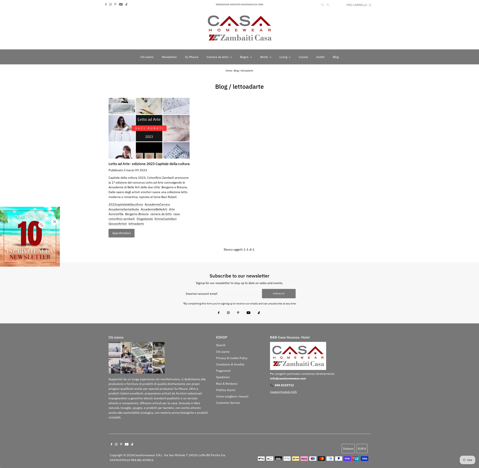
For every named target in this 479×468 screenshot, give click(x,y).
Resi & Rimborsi (226, 383)
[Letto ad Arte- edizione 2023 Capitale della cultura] (149, 128)
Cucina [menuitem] (303, 57)
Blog (236, 70)
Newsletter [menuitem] (169, 57)
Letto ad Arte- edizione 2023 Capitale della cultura (149, 163)
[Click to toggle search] (322, 4)
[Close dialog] (54, 221)
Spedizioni (223, 377)
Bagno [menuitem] (244, 57)
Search (220, 345)
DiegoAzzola (145, 219)
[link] (30, 237)
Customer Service (228, 403)
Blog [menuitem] (336, 57)
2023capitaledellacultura (126, 204)
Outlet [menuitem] (320, 57)
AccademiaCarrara (157, 204)
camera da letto (161, 214)
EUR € (340, 5)
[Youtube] (121, 4)
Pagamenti (223, 371)
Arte (172, 209)
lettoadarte (136, 223)
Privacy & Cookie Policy (232, 358)
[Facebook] (106, 4)
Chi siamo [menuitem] (147, 57)
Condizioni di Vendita (230, 364)
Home (229, 70)
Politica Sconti (225, 390)
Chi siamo (222, 351)
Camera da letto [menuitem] (218, 57)
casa (176, 214)
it (333, 5)
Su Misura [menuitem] (191, 57)
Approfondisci (121, 233)
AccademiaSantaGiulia (124, 209)
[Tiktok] (126, 4)
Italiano (348, 448)
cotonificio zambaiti (122, 219)
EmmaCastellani (166, 219)
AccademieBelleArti (154, 209)
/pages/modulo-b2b (283, 392)
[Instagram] (110, 4)
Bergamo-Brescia (137, 214)
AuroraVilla (116, 214)
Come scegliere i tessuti (232, 396)
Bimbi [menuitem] (264, 57)
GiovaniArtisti (118, 223)
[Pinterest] (115, 4)
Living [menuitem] (284, 57)
